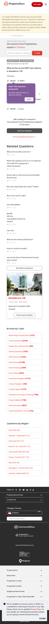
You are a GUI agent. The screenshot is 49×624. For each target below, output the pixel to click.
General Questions (18, 351)
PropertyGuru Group (15, 495)
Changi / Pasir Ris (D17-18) (19, 457)
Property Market (17, 400)
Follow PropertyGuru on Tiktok (33, 490)
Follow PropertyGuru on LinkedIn (26, 489)
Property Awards (24, 535)
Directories (11, 575)
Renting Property (18, 405)
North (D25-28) (14, 430)
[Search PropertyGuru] (41, 518)
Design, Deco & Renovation (21, 346)
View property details (24, 315)
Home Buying (17, 362)
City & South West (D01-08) (19, 452)
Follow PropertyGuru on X (30, 490)
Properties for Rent (14, 586)
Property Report (24, 554)
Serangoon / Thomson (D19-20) (21, 468)
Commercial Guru (24, 527)
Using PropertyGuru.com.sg (21, 411)
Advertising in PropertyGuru (22, 335)
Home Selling (16, 373)
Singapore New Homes (15, 591)
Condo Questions (27, 61)
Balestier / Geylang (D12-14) (19, 436)
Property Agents (17, 389)
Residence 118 (13, 61)
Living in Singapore (18, 384)
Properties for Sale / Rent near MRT (20, 596)
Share (22, 81)
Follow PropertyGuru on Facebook (15, 489)
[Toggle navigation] (45, 4)
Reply (21, 109)
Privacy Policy (35, 609)
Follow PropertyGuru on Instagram (19, 489)
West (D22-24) (14, 463)
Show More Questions (24, 268)
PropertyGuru (12, 570)
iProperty (24, 561)
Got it (29, 99)
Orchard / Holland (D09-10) (19, 473)
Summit (24, 545)
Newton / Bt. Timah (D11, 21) (19, 446)
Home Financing (17, 368)
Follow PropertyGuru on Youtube (23, 489)
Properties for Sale (14, 581)
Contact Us (11, 500)
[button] (40, 495)
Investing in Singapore (20, 378)
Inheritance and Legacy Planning (23, 395)
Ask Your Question (24, 131)
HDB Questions (17, 357)
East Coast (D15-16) (16, 441)
